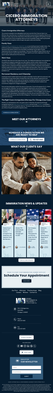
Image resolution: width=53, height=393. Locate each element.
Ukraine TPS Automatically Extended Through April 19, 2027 (19, 231)
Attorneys (22, 290)
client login (27, 352)
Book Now (26, 281)
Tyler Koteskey (33, 247)
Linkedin (28, 346)
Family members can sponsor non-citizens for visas (14, 46)
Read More (4, 252)
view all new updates (26, 260)
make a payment (26, 337)
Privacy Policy (41, 382)
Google (31, 346)
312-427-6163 (38, 140)
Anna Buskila (22, 247)
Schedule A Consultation (10, 112)
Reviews (25, 292)
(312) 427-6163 (21, 320)
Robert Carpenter (46, 247)
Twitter (34, 346)
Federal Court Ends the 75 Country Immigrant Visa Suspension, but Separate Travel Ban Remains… (7, 233)
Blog (39, 290)
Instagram (24, 346)
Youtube (21, 346)
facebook (18, 346)
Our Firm (15, 290)
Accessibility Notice (33, 382)
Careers (18, 292)
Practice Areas (32, 290)
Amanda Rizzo (8, 247)
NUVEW (9, 382)
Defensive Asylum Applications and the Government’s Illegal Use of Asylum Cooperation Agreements (45, 235)
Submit (26, 376)
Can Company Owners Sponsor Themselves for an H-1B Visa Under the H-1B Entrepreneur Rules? (32, 234)
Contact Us (33, 292)
